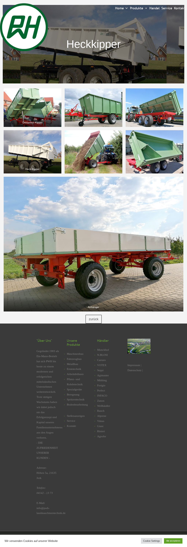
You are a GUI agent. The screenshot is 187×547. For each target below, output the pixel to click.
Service (166, 8)
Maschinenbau (75, 353)
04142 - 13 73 (45, 492)
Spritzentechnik (76, 399)
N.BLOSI (102, 354)
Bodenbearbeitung (77, 404)
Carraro (101, 360)
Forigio (101, 385)
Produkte (136, 8)
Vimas (100, 421)
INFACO (102, 395)
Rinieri (101, 431)
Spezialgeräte (74, 389)
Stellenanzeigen (76, 415)
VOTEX (101, 365)
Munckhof (103, 349)
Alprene (101, 415)
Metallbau (72, 364)
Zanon (100, 400)
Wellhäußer (103, 405)
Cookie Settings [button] (151, 541)
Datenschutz (134, 370)
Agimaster (103, 375)
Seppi (100, 370)
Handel (154, 8)
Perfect (101, 390)
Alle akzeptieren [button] (173, 541)
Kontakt (179, 8)
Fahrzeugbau (74, 358)
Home (119, 8)
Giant (100, 426)
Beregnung (73, 394)
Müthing (102, 380)
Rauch (100, 410)
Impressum (134, 365)
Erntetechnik (74, 369)
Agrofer (101, 436)
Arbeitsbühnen (75, 374)
